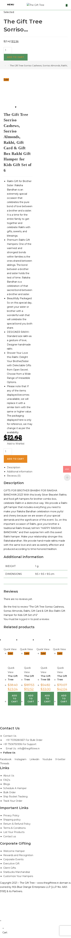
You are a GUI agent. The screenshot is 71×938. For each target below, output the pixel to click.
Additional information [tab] (19, 471)
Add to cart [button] (14, 698)
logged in (24, 619)
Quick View (10, 649)
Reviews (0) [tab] (13, 475)
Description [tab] (13, 467)
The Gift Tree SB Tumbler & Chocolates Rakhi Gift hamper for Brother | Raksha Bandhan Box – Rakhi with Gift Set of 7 (48, 678)
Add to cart (15, 57)
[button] (14, 444)
